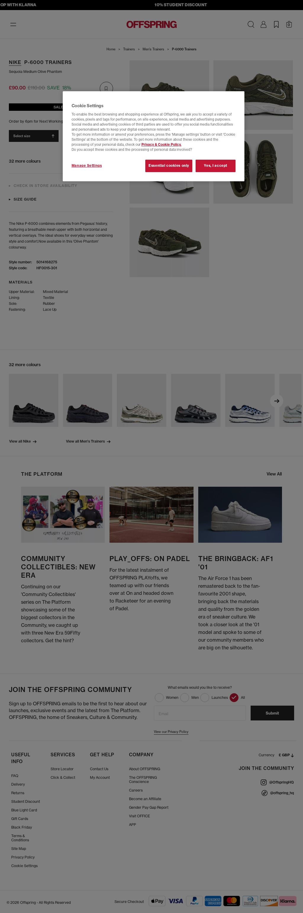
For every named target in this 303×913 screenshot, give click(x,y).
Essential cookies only (169, 166)
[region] (153, 136)
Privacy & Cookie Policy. (161, 144)
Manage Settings (87, 166)
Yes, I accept (215, 166)
